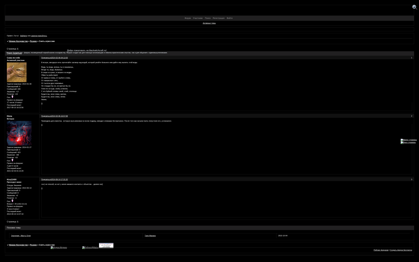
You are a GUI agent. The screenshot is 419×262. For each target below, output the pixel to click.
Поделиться (46, 116)
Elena (9, 116)
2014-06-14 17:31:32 (59, 179)
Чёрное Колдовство (18, 41)
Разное (33, 41)
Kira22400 (12, 179)
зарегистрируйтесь (39, 36)
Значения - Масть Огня (21, 236)
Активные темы (209, 23)
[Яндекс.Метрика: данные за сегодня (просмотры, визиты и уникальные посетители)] (59, 247)
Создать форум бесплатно (401, 250)
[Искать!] (415, 7)
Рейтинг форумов (381, 250)
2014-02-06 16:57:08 (59, 116)
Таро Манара (150, 236)
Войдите (23, 36)
